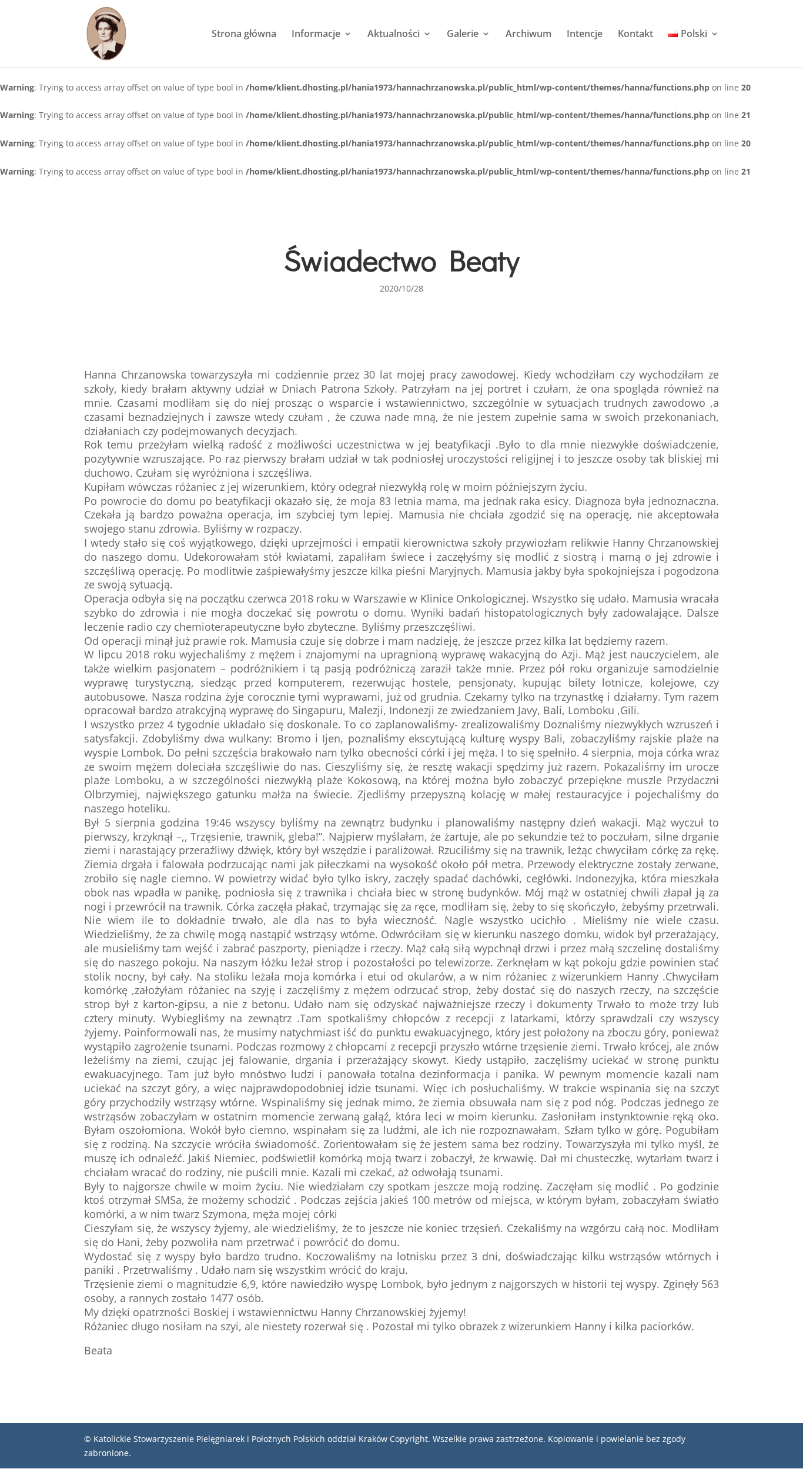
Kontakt (635, 34)
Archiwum (528, 34)
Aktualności (393, 34)
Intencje (585, 34)
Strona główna (244, 34)
